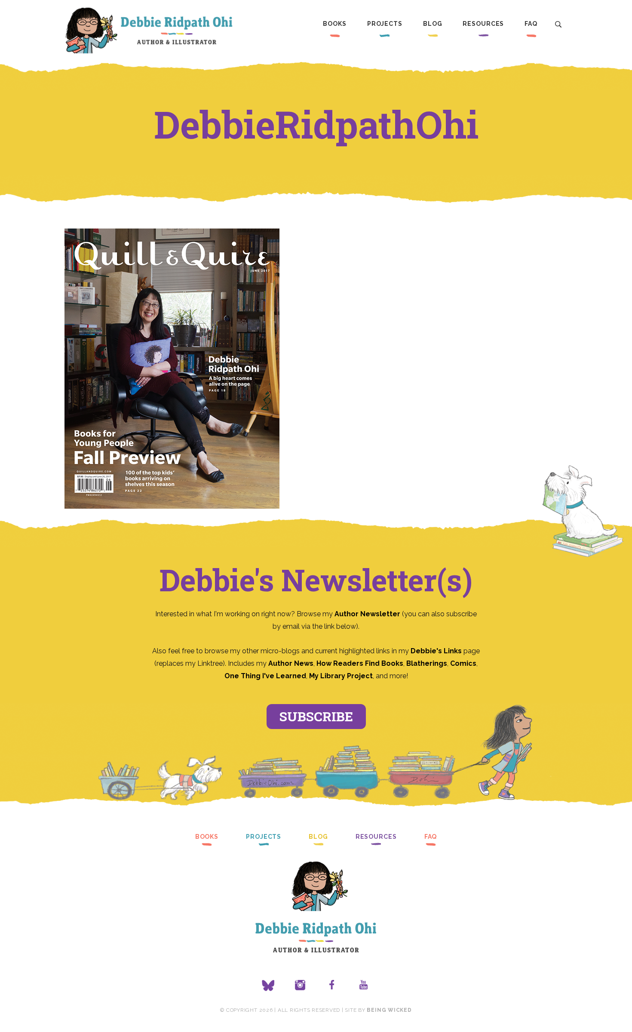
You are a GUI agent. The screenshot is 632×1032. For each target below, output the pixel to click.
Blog (432, 23)
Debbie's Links (436, 651)
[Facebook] (331, 985)
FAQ (531, 23)
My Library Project (341, 676)
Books (334, 23)
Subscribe (316, 716)
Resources (483, 23)
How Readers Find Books (359, 663)
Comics (463, 663)
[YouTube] (363, 985)
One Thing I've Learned (265, 676)
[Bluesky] (268, 985)
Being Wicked (389, 1010)
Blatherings (426, 663)
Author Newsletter (368, 614)
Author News (290, 663)
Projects (384, 23)
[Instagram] (300, 985)
